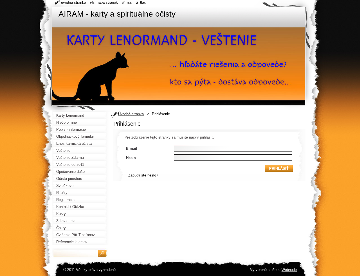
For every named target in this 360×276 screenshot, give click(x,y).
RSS (129, 2)
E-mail (131, 148)
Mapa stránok (107, 2)
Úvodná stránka (131, 114)
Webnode (289, 270)
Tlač (143, 2)
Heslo (131, 158)
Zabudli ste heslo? (143, 175)
